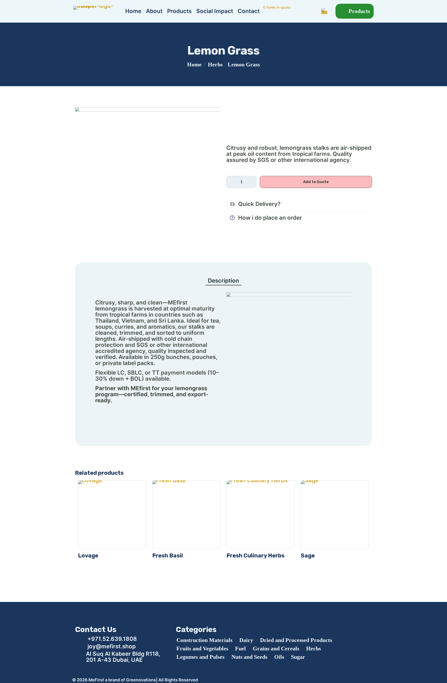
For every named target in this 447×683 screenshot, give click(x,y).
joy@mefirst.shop (112, 646)
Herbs (215, 64)
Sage (308, 555)
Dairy (246, 640)
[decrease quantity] (231, 182)
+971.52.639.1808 (112, 638)
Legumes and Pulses (200, 657)
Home (194, 64)
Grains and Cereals (276, 648)
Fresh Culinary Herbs (255, 555)
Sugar (298, 657)
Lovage (88, 555)
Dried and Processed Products (296, 640)
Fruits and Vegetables (202, 648)
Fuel (240, 648)
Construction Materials (204, 640)
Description (223, 280)
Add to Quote (316, 182)
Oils (279, 657)
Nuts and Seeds (249, 657)
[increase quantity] (251, 182)
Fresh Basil (167, 555)
